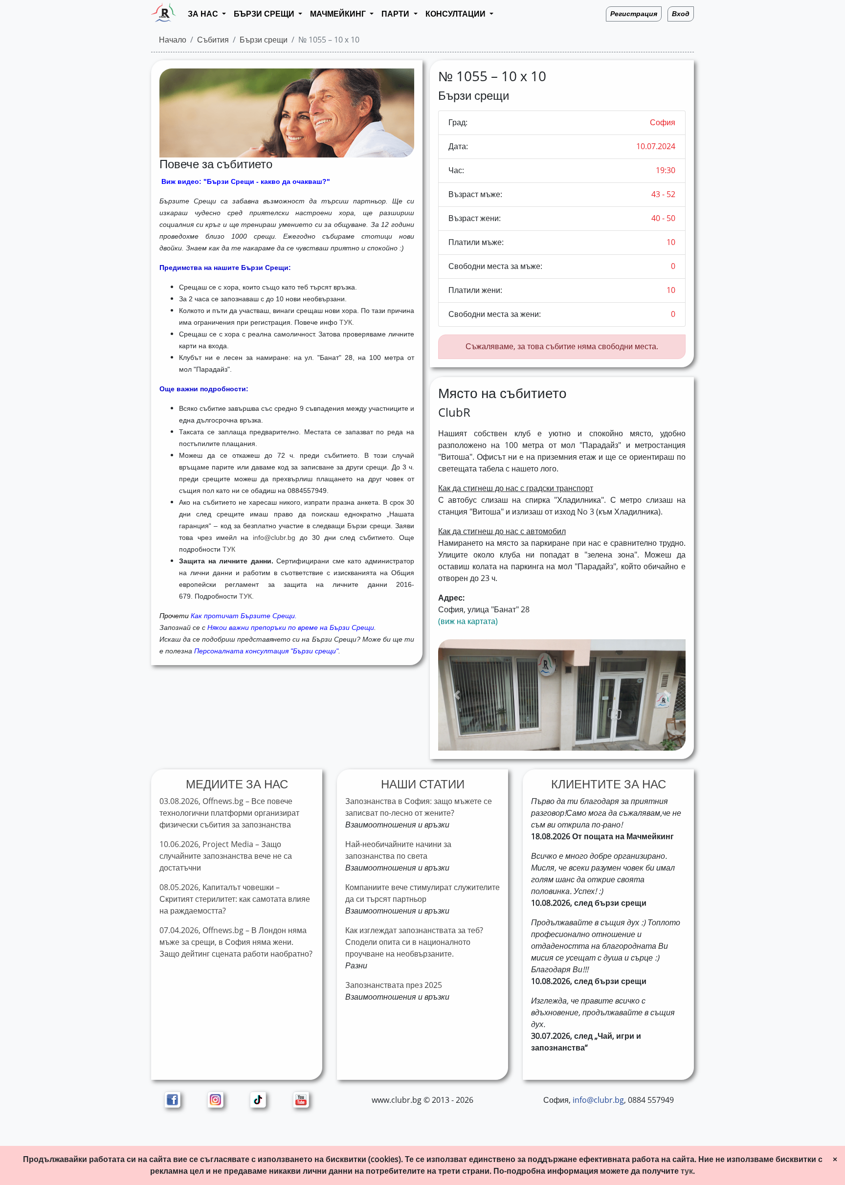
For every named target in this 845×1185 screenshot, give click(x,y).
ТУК (228, 549)
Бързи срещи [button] (265, 14)
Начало (172, 40)
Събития (213, 40)
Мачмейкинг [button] (339, 14)
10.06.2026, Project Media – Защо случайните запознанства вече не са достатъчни (225, 856)
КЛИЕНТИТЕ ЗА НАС (608, 784)
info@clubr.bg (274, 537)
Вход (680, 14)
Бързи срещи (264, 40)
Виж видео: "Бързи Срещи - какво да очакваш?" (245, 181)
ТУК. (346, 322)
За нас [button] (204, 14)
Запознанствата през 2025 (393, 985)
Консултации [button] (456, 14)
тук (687, 1171)
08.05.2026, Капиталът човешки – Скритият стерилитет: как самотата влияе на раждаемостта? (234, 899)
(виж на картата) (468, 621)
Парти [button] (396, 14)
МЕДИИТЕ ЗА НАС (237, 784)
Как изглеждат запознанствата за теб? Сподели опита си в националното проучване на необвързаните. (414, 942)
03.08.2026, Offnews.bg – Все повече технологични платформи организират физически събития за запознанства (229, 813)
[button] (456, 695)
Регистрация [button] (633, 14)
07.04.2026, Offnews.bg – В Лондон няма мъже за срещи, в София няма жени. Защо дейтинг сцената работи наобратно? (235, 942)
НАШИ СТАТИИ (423, 784)
